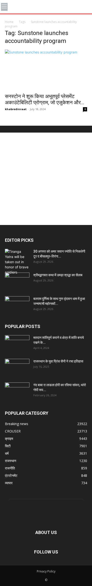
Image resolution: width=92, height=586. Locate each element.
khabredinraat (15, 109)
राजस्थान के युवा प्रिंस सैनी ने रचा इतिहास (58, 361)
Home (9, 22)
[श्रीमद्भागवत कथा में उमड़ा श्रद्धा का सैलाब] (17, 281)
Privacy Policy (46, 571)
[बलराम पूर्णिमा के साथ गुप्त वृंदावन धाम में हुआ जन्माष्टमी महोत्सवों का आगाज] (17, 304)
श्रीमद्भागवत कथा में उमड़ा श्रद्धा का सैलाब (57, 275)
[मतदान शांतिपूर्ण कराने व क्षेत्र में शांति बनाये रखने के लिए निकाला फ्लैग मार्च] (17, 343)
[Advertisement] (46, 179)
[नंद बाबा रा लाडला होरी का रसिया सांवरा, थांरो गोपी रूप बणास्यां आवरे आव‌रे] (17, 391)
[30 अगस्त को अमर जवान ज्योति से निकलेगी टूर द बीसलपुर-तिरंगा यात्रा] (17, 262)
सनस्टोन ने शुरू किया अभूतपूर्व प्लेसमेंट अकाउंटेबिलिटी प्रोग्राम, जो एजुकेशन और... (44, 99)
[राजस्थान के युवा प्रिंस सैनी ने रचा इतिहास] (17, 367)
